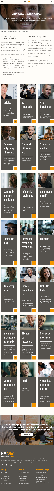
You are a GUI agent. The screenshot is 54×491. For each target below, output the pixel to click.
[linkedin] (6, 465)
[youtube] (11, 465)
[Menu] (2, 2)
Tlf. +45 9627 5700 (5, 476)
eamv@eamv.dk (5, 478)
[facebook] (2, 465)
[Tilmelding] (52, 2)
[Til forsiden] (27, 2)
